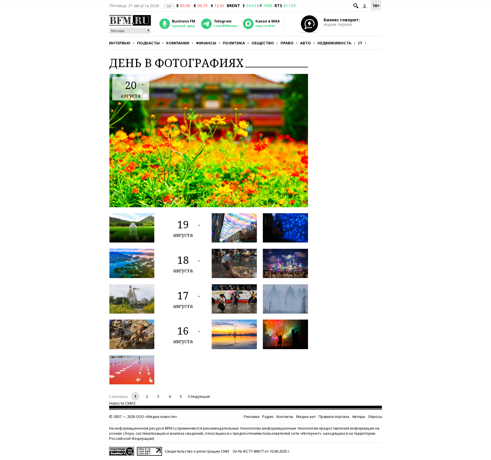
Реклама (251, 416)
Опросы (375, 416)
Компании (177, 42)
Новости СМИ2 (122, 403)
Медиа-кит (306, 416)
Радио (268, 416)
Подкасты (148, 42)
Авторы (358, 416)
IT (360, 42)
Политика (234, 42)
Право (287, 42)
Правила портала (334, 416)
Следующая (199, 396)
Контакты (284, 416)
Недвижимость (334, 42)
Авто (305, 42)
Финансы (206, 42)
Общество (262, 42)
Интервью (119, 42)
